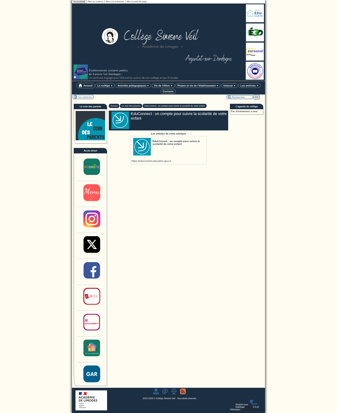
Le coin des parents (131, 106)
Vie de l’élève (163, 85)
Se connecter (85, 97)
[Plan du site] (156, 393)
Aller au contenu (95, 1)
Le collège (105, 85)
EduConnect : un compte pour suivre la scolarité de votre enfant (174, 106)
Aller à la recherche (114, 1)
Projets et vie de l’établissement (198, 85)
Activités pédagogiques (133, 85)
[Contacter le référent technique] (165, 393)
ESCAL (248, 407)
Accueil (87, 85)
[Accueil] (168, 80)
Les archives (249, 85)
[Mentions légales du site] (174, 393)
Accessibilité (79, 2)
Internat (229, 85)
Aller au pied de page (136, 1)
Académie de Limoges (253, 409)
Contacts (168, 91)
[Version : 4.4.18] (254, 404)
